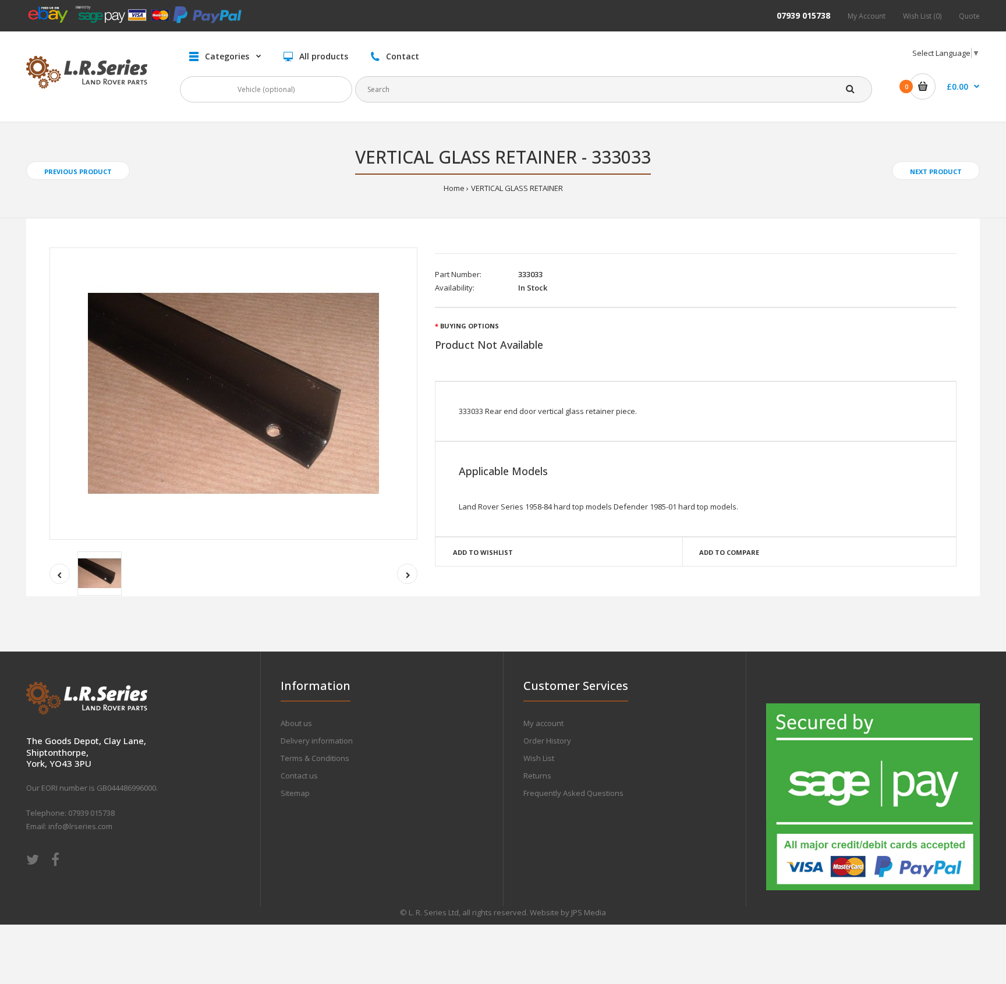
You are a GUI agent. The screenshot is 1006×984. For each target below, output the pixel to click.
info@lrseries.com (80, 826)
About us (296, 723)
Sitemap (295, 793)
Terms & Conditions (315, 758)
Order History (547, 740)
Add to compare (729, 552)
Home (454, 188)
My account (543, 723)
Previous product (78, 171)
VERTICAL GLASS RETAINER (517, 188)
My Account (866, 16)
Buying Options (469, 325)
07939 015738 (803, 15)
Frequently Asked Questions (573, 793)
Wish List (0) (922, 16)
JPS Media (588, 912)
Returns (537, 775)
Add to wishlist (483, 552)
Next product (936, 171)
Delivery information (317, 740)
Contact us (299, 775)
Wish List (538, 758)
